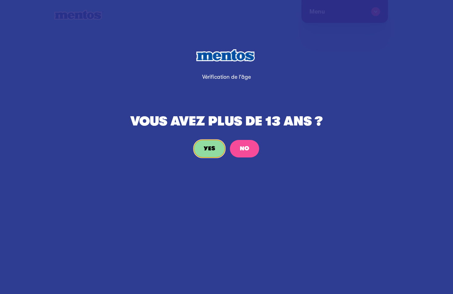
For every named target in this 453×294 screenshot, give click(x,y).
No (244, 148)
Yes (209, 148)
